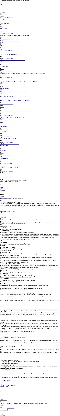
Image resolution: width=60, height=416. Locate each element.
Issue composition (4, 18)
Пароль (1, 414)
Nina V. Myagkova (8, 36)
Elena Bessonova (2, 145)
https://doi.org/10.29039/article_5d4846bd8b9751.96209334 (7, 163)
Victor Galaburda (6, 82)
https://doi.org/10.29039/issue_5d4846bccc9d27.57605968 (6, 17)
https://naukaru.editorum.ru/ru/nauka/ (49, 228)
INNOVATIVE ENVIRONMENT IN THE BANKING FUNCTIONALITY (8, 138)
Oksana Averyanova (13, 82)
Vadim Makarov (2, 107)
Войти (3, 415)
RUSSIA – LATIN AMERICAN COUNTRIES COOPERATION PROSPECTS (9, 54)
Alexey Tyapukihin (7, 168)
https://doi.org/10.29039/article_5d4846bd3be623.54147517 (6, 104)
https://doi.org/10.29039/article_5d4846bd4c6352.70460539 (6, 136)
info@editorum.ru (4, 217)
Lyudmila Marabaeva (2, 88)
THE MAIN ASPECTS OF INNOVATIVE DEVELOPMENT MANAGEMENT (9, 144)
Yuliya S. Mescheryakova (3, 36)
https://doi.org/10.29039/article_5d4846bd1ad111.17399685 (6, 33)
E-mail (1, 405)
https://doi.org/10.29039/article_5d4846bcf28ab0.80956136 (6, 155)
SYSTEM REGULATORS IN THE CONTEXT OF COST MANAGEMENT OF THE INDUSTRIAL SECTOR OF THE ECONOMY (15, 100)
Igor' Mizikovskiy (2, 69)
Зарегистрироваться (5, 410)
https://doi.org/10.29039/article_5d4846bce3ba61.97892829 (6, 39)
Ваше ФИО (1, 399)
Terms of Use (29, 0)
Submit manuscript (2, 184)
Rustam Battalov (6, 145)
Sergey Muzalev (2, 42)
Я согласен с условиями (4, 408)
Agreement (1, 198)
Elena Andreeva (2, 23)
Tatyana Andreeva (2, 168)
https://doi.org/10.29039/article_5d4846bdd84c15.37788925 (6, 77)
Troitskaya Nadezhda (2, 190)
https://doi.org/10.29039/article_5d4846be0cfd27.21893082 (6, 115)
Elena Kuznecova (7, 88)
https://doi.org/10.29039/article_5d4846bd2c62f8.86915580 (6, 58)
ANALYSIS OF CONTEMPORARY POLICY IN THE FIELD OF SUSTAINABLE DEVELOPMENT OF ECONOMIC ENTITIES (15, 111)
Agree (1, 1)
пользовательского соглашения (10, 408)
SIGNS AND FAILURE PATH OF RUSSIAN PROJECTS (7, 159)
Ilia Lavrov (9, 82)
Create (3, 199)
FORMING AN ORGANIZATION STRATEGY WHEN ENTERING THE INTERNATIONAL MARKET (12, 60)
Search (1, 2)
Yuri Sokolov (1, 82)
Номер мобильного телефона (3, 402)
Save (2, 197)
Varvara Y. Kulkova (2, 126)
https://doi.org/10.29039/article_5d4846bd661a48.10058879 (6, 71)
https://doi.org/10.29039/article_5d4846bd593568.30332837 (7, 142)
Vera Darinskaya (2, 153)
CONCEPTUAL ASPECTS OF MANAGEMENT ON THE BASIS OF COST (9, 167)
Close (1, 197)
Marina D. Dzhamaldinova (3, 61)
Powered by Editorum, (17, 198)
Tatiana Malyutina (2, 118)
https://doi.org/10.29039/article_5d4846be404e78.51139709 (6, 96)
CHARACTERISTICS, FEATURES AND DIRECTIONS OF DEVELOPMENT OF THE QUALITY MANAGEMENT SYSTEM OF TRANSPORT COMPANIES (19, 81)
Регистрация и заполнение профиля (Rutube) (5, 387)
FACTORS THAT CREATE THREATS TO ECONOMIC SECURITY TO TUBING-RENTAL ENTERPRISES (13, 117)
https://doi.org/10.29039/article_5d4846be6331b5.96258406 (6, 50)
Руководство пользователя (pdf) (4, 386)
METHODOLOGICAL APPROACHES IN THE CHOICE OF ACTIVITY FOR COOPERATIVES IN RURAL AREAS (14, 92)
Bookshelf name (2, 196)
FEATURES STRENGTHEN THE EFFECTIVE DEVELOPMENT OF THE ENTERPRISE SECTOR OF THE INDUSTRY (14, 35)
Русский (3, 6)
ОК (7, 409)
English (2, 10)
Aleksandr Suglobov (6, 23)
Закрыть (1, 410)
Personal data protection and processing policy (8, 198)
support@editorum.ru (9, 380)
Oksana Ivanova (2, 101)
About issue (3, 19)
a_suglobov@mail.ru (2, 188)
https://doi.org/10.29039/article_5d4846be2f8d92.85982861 (6, 171)
